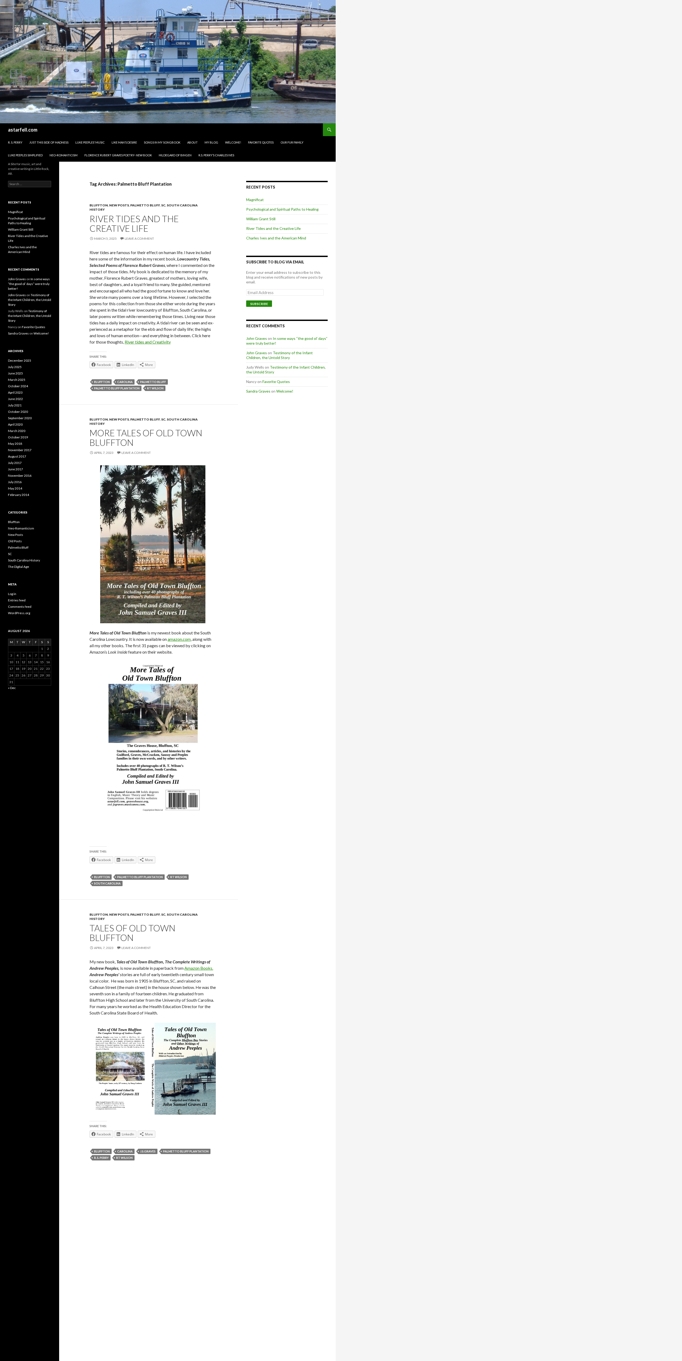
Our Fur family (292, 142)
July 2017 (15, 463)
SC (163, 205)
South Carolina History (24, 560)
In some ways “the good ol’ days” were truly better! (29, 284)
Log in (12, 594)
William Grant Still (260, 219)
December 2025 (19, 360)
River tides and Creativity (148, 341)
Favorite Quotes (261, 142)
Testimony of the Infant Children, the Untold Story (279, 355)
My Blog (211, 142)
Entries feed (17, 600)
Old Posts (15, 541)
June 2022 (15, 399)
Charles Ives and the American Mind (276, 238)
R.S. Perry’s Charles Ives (216, 155)
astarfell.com (22, 130)
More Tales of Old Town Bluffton (146, 437)
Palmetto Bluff (145, 205)
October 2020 (18, 412)
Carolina (125, 382)
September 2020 (20, 418)
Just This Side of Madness (48, 142)
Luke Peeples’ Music (90, 142)
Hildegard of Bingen (175, 155)
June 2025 (15, 373)
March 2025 (16, 380)
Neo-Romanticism (64, 155)
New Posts (119, 205)
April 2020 (15, 424)
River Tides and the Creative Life (134, 223)
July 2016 (15, 482)
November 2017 (19, 450)
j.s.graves (148, 1151)
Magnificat (255, 199)
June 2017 (15, 469)
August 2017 (17, 456)
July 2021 (15, 405)
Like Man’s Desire (124, 142)
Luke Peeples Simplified (25, 155)
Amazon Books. (198, 968)
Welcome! (233, 142)
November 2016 (19, 476)
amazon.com (179, 639)
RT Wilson (155, 388)
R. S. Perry (15, 142)
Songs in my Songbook (162, 142)
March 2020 (16, 431)
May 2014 (15, 488)
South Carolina (107, 883)
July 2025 (15, 367)
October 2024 (18, 386)
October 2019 (18, 437)
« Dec (12, 688)
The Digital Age (18, 567)
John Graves (256, 338)
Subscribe (259, 304)
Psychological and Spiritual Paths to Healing (282, 209)
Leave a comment (139, 239)
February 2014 (18, 495)
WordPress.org (19, 613)
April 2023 (15, 392)
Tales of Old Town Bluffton (132, 933)
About (192, 142)
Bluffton (99, 205)
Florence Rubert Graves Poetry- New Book (118, 155)
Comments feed (19, 607)
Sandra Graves (258, 391)
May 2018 (15, 444)
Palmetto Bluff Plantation (117, 388)
